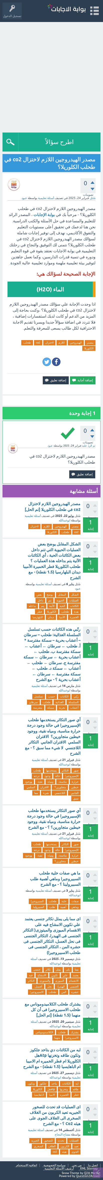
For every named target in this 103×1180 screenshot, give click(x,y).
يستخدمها (51, 770)
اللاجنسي (59, 792)
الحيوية (60, 600)
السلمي (30, 787)
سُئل (93, 198)
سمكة (50, 707)
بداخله (32, 605)
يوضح (50, 594)
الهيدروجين (76, 342)
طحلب (27, 342)
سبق (75, 798)
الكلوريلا (89, 348)
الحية (62, 605)
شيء (46, 792)
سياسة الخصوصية (55, 1165)
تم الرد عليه (88, 445)
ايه (77, 1083)
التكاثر (65, 770)
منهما (57, 1037)
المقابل (62, 594)
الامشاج (42, 975)
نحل (49, 986)
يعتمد (75, 975)
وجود (47, 775)
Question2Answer (88, 1176)
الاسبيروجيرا (37, 991)
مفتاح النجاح (62, 1134)
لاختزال (49, 342)
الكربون (64, 1146)
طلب (52, 906)
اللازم (61, 342)
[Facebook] (56, 362)
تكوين (54, 975)
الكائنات (74, 605)
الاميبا (52, 1094)
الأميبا (62, 617)
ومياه (50, 781)
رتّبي (76, 696)
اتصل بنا (93, 1165)
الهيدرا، (61, 986)
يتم (42, 605)
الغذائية (60, 702)
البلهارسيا (37, 617)
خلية (64, 901)
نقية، (39, 781)
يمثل (58, 969)
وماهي (74, 906)
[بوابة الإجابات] (66, 9)
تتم (50, 600)
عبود (77, 588)
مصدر (90, 342)
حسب (51, 696)
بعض (39, 594)
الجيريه (35, 1140)
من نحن (77, 1165)
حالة (57, 775)
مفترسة (37, 707)
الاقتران (44, 787)
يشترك (74, 1032)
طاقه (75, 1089)
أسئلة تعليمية (46, 198)
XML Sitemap (89, 1168)
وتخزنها (64, 1089)
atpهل (51, 1089)
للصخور (48, 1140)
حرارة (75, 781)
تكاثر (48, 969)
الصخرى (38, 1146)
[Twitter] (46, 362)
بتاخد (54, 1083)
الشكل (74, 594)
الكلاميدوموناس (44, 1032)
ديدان (51, 617)
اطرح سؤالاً (59, 142)
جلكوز (43, 1083)
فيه (30, 975)
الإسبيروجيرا (71, 775)
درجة (37, 775)
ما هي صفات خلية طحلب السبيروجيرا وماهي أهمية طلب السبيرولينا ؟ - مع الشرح (55, 879)
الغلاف (52, 1146)
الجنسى (74, 986)
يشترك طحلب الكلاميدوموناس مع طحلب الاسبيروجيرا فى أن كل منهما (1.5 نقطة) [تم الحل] (52, 1010)
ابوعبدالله (64, 520)
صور (76, 770)
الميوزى (59, 980)
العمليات (73, 600)
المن (63, 991)
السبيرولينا (38, 906)
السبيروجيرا (37, 901)
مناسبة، (62, 781)
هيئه (64, 1151)
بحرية (62, 707)
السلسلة (73, 702)
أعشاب (74, 707)
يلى (68, 969)
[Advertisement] (51, 76)
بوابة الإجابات (44, 214)
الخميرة (74, 617)
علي (65, 975)
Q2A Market (92, 1173)
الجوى (75, 1151)
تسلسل (38, 696)
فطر (39, 611)
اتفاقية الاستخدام (26, 1165)
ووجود (28, 781)
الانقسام (73, 980)
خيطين (74, 787)
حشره (74, 991)
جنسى (36, 969)
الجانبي (74, 792)
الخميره (64, 1094)
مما (36, 792)
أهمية (63, 906)
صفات (75, 901)
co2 (38, 342)
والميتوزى (45, 980)
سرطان (33, 702)
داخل (40, 600)
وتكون (31, 1083)
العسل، (38, 986)
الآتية (51, 605)
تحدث (61, 1140)
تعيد (76, 1146)
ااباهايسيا (39, 1094)
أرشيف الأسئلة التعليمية (59, 1168)
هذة (76, 611)
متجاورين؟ (60, 787)
